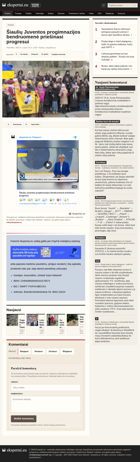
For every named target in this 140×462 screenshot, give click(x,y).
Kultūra (50, 13)
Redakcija (109, 13)
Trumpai (18, 13)
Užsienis (61, 13)
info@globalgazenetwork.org (40, 455)
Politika (28, 13)
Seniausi (38, 351)
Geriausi (53, 351)
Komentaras (17, 394)
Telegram (34, 54)
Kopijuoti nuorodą (58, 54)
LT (104, 5)
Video (91, 13)
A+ (26, 124)
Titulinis (8, 13)
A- (9, 124)
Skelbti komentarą (23, 418)
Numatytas (17, 124)
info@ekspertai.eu (14, 222)
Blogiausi (67, 351)
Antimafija (40, 13)
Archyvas (121, 13)
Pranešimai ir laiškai (77, 13)
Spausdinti (35, 124)
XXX (99, 13)
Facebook (24, 54)
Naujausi (24, 351)
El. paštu (45, 54)
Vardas (14, 382)
